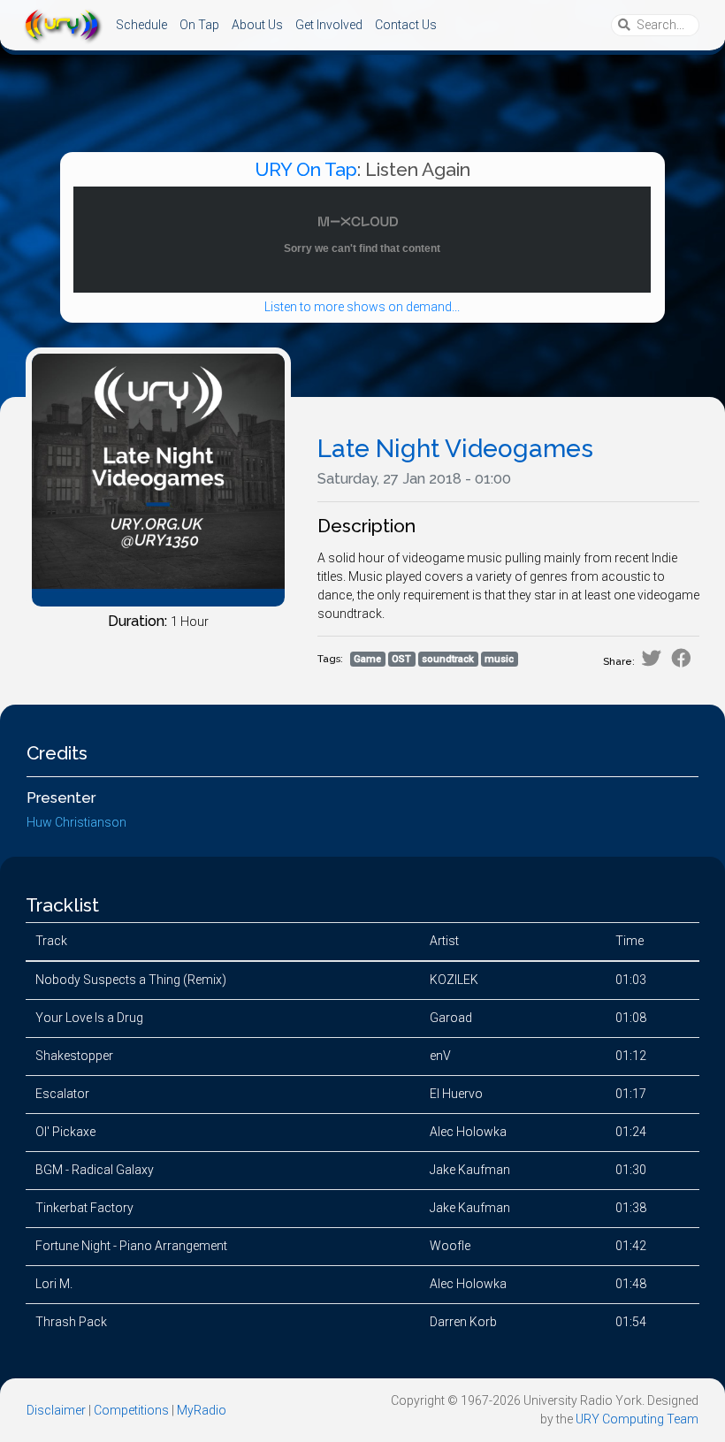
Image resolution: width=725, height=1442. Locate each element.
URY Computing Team (637, 1419)
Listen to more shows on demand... (362, 307)
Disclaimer (56, 1410)
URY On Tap (306, 169)
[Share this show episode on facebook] (681, 658)
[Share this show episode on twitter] (651, 658)
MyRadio (201, 1410)
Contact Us (406, 25)
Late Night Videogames (455, 448)
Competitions (131, 1410)
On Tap (199, 25)
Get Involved (328, 25)
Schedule (141, 25)
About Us (257, 25)
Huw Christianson (76, 822)
